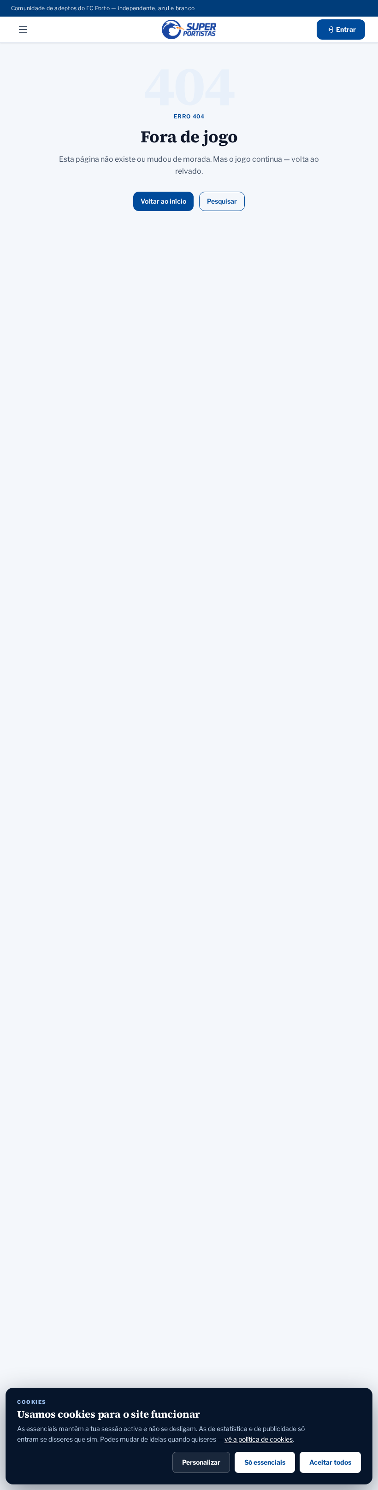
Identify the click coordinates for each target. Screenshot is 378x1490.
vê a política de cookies (258, 1439)
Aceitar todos (330, 1462)
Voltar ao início (163, 201)
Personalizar (201, 1462)
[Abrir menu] (23, 29)
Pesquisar (222, 201)
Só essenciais (264, 1462)
